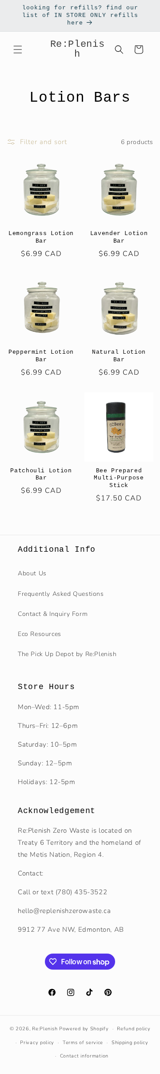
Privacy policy (37, 1042)
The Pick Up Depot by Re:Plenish (67, 654)
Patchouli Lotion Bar (41, 474)
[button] (18, 49)
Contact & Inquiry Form (53, 614)
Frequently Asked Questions (61, 594)
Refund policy (133, 1028)
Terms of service (83, 1042)
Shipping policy (130, 1042)
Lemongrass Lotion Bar (41, 237)
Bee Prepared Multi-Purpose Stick (119, 478)
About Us (32, 573)
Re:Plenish (44, 1028)
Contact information (84, 1056)
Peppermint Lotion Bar (41, 356)
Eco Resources (39, 634)
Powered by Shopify (84, 1028)
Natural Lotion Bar (119, 356)
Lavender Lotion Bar (119, 237)
